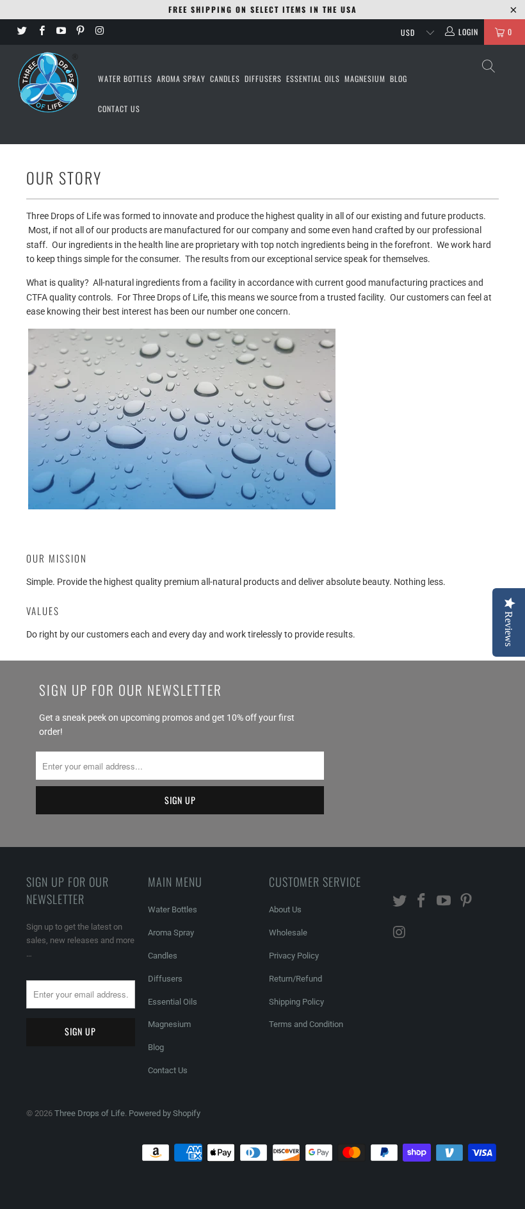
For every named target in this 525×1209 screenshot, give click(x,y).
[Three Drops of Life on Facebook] (40, 32)
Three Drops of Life (89, 1113)
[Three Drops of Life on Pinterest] (79, 32)
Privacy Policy (294, 955)
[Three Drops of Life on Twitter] (21, 32)
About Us (285, 909)
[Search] (489, 66)
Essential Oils (313, 78)
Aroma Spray (181, 78)
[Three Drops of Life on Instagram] (98, 32)
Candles (225, 78)
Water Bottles (125, 78)
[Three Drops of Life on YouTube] (60, 32)
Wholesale (288, 932)
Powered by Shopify (164, 1113)
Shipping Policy (296, 1002)
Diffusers (263, 78)
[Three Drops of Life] (48, 82)
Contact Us (119, 108)
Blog (398, 78)
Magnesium (364, 78)
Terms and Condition (306, 1024)
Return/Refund (295, 978)
